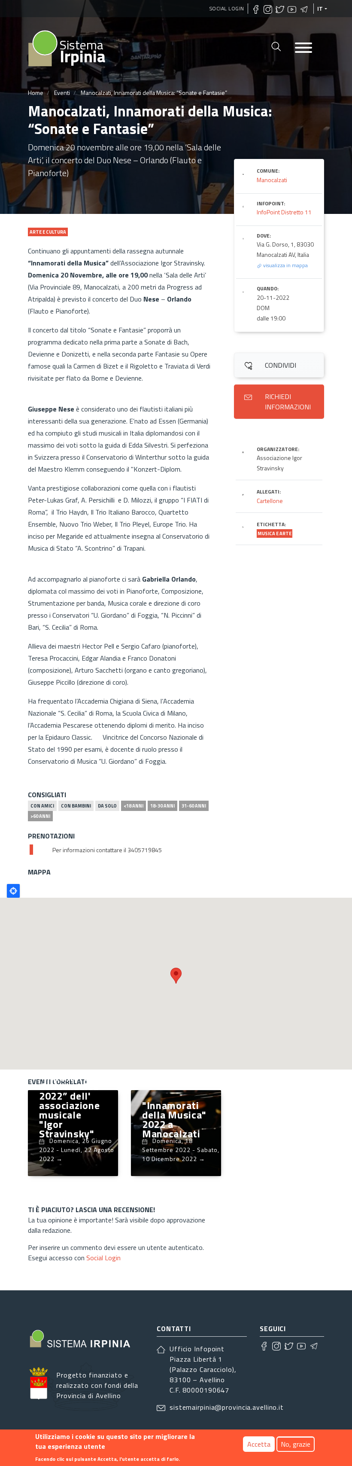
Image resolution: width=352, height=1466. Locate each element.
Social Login (226, 8)
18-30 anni (162, 805)
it (320, 8)
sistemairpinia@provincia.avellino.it (227, 1407)
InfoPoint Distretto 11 (284, 211)
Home (35, 92)
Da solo (107, 805)
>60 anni (40, 816)
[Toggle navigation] (303, 48)
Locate (13, 891)
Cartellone (270, 500)
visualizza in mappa (285, 265)
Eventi (62, 92)
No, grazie (295, 1444)
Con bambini (76, 805)
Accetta (258, 1444)
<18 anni (133, 805)
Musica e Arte (274, 533)
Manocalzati (272, 179)
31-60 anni (194, 805)
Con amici (42, 805)
